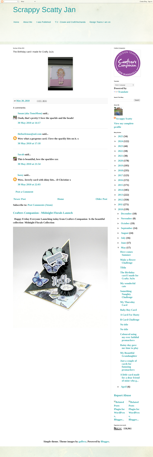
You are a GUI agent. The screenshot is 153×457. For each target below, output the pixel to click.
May (123, 247)
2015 (121, 185)
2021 (121, 155)
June (124, 242)
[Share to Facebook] (44, 101)
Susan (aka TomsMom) (30, 113)
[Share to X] (42, 101)
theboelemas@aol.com (30, 134)
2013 (121, 194)
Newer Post (20, 199)
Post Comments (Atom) (40, 205)
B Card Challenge (129, 319)
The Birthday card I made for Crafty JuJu (129, 275)
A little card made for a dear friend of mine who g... (130, 377)
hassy (20, 175)
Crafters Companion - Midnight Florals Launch (43, 212)
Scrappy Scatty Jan (44, 10)
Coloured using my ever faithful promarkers (129, 337)
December (126, 213)
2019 (121, 165)
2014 (121, 190)
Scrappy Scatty (124, 118)
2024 (121, 141)
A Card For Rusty (129, 314)
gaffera (82, 441)
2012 (121, 199)
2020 (121, 160)
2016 (121, 180)
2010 (121, 209)
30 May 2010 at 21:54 (29, 164)
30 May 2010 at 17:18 (29, 143)
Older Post (101, 199)
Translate (123, 91)
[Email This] (38, 101)
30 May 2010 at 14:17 (29, 122)
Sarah (21, 154)
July (123, 238)
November (127, 218)
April (124, 386)
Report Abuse (122, 395)
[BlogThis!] (40, 101)
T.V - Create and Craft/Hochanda (70, 22)
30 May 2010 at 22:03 (29, 184)
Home (16, 22)
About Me (27, 22)
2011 (120, 204)
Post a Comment (24, 191)
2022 (121, 151)
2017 (121, 175)
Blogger (105, 441)
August (125, 233)
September (127, 228)
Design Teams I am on (100, 22)
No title (124, 324)
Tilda (123, 267)
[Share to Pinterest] (46, 101)
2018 (121, 170)
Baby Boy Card (128, 310)
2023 (121, 146)
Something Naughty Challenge (126, 294)
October (125, 223)
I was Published (43, 22)
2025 (121, 136)
